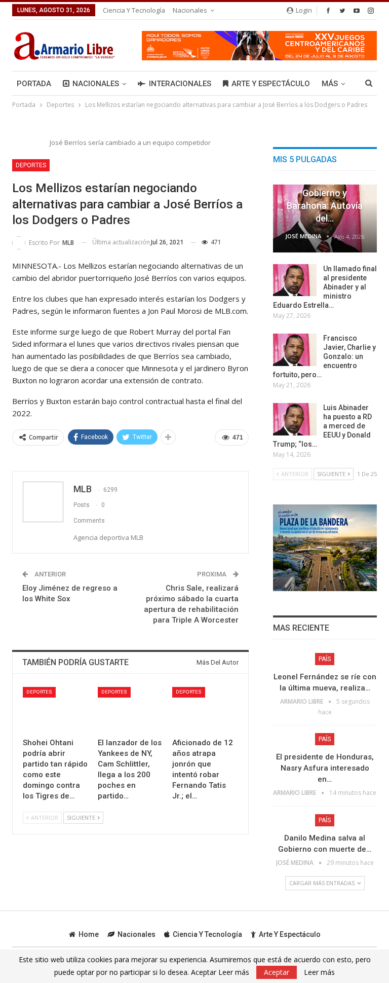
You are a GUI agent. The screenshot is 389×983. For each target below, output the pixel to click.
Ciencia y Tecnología (134, 10)
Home (89, 934)
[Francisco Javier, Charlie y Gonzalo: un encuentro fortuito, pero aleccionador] (295, 350)
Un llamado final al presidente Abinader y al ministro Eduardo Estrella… (325, 287)
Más (330, 83)
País (325, 659)
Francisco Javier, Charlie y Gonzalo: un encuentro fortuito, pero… (324, 356)
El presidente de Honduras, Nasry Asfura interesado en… (325, 768)
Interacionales (180, 83)
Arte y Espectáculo (270, 83)
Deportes (31, 165)
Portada (34, 83)
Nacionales (190, 10)
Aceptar (276, 972)
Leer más (319, 972)
